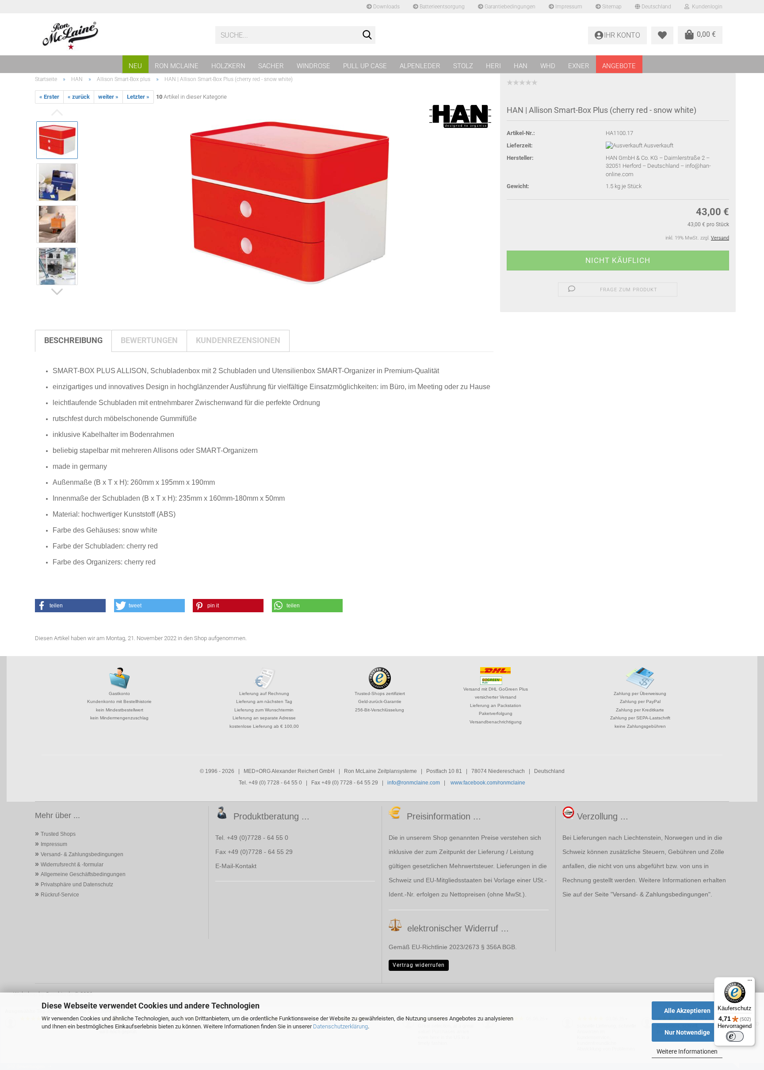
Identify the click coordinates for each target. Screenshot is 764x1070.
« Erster (49, 96)
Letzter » (138, 96)
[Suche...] (367, 35)
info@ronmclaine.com (413, 783)
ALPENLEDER (420, 66)
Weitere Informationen (687, 1051)
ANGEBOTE (619, 66)
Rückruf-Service (60, 895)
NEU (135, 66)
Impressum (568, 7)
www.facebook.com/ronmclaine (488, 783)
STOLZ (463, 66)
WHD (547, 66)
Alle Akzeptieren (687, 1010)
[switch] (735, 1036)
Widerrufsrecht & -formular (72, 864)
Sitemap (611, 7)
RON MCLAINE (177, 66)
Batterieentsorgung (441, 7)
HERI (493, 66)
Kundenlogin (705, 7)
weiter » (108, 96)
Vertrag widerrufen (419, 965)
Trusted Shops (58, 834)
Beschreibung (73, 340)
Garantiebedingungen (509, 7)
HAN (520, 66)
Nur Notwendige (687, 1032)
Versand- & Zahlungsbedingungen (82, 854)
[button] (70, 605)
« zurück (79, 96)
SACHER (271, 66)
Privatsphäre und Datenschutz (77, 884)
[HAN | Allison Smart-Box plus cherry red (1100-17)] (289, 203)
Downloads (386, 7)
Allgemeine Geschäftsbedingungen (83, 874)
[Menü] (750, 982)
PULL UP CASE (365, 66)
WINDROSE (313, 66)
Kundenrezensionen (238, 340)
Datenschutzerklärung (340, 1026)
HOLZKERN (228, 66)
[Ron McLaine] (122, 35)
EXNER (578, 66)
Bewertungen (149, 340)
